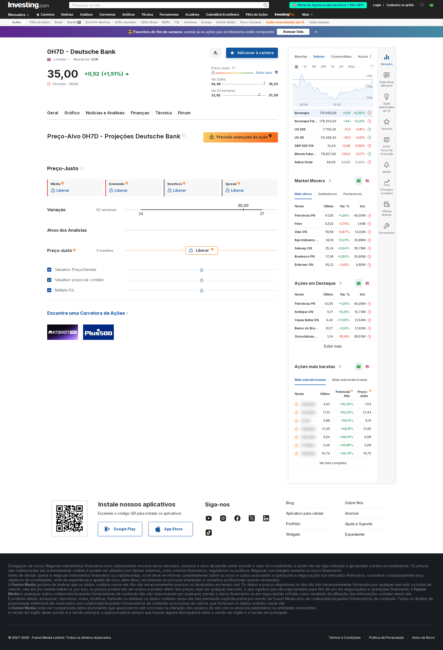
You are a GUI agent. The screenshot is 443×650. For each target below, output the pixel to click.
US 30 (299, 137)
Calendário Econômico (222, 14)
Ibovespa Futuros (308, 121)
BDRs (166, 22)
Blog (290, 503)
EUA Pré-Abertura (97, 22)
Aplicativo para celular (305, 513)
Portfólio (293, 524)
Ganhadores (327, 194)
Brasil (59, 22)
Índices (319, 56)
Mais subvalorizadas (310, 380)
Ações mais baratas (315, 366)
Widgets (293, 534)
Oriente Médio (226, 22)
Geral (52, 112)
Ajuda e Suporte (358, 524)
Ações (16, 22)
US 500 (300, 129)
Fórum (184, 112)
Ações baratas (319, 22)
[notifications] (422, 4)
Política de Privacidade (386, 637)
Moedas (301, 56)
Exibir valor (264, 73)
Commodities (341, 56)
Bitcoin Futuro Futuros (311, 154)
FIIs (177, 22)
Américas (190, 22)
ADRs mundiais (125, 22)
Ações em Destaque (315, 283)
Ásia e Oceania (250, 22)
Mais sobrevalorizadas (349, 380)
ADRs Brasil (149, 22)
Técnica (163, 112)
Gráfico (72, 112)
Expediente (355, 534)
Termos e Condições (345, 637)
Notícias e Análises (105, 112)
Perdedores (352, 194)
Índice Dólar (304, 162)
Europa (206, 22)
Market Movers (310, 180)
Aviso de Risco (423, 637)
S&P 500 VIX (304, 146)
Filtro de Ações (257, 14)
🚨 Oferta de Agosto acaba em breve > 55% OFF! (328, 5)
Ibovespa (302, 113)
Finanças (140, 112)
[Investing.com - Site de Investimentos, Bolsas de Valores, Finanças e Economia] (28, 5)
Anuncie (352, 513)
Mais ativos (303, 194)
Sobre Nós (354, 503)
